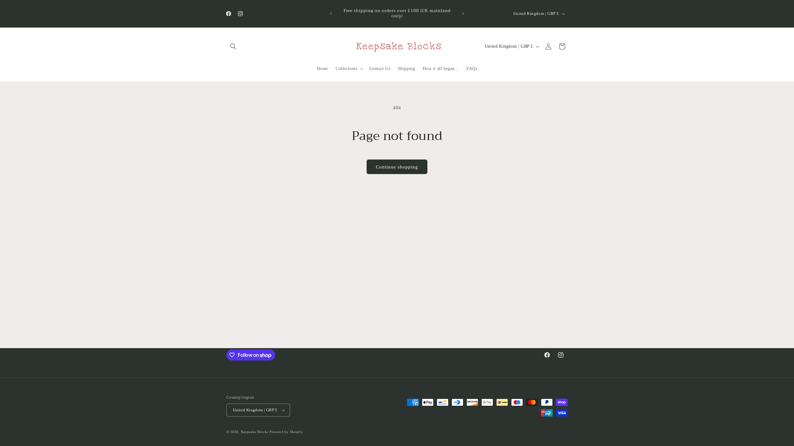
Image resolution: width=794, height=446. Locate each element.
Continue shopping (397, 166)
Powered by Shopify (286, 432)
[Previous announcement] (331, 14)
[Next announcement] (463, 14)
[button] (233, 46)
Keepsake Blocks (255, 432)
